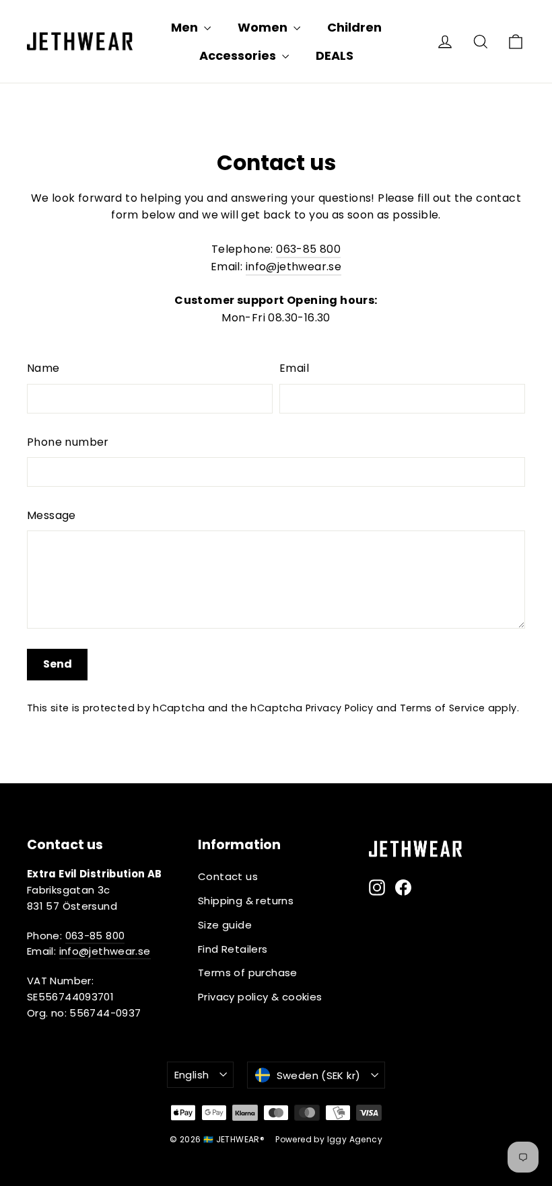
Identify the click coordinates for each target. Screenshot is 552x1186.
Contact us (228, 876)
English (191, 1075)
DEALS (334, 55)
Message (51, 515)
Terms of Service (442, 708)
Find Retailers (233, 949)
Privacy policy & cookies (260, 997)
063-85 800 (308, 249)
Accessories (239, 55)
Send (57, 664)
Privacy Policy (340, 708)
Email (294, 368)
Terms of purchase (248, 972)
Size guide (225, 925)
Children (354, 27)
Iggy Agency (354, 1139)
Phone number (68, 442)
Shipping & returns (246, 901)
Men (186, 27)
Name (43, 368)
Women (264, 27)
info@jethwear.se (293, 266)
